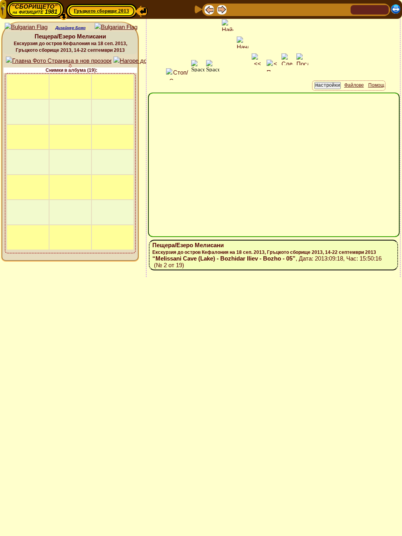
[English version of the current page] (26, 27)
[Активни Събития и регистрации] (286, 9)
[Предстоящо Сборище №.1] (247, 9)
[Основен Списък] (234, 9)
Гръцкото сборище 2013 (101, 11)
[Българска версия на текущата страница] (116, 27)
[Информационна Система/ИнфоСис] (261, 9)
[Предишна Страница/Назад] (209, 9)
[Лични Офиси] (273, 9)
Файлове (354, 85)
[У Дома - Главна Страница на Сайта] (357, 9)
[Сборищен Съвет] (327, 9)
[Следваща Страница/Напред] (222, 9)
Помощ (376, 85)
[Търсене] (343, 9)
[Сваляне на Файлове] (311, 9)
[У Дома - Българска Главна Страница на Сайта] (370, 9)
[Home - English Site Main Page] (382, 9)
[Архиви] (298, 9)
